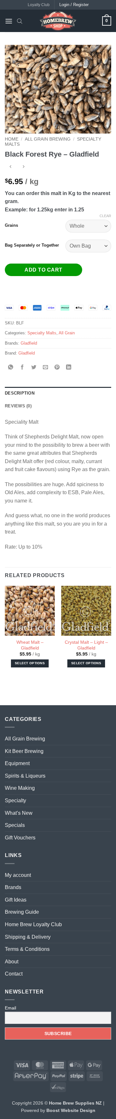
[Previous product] (23, 167)
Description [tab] (19, 393)
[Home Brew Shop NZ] (58, 21)
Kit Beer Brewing (24, 751)
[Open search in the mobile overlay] (19, 20)
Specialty (15, 800)
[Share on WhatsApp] (10, 367)
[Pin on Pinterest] (57, 367)
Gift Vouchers (20, 837)
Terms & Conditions (27, 949)
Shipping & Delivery (28, 937)
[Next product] (10, 167)
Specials (15, 825)
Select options (30, 663)
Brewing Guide (22, 912)
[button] (9, 21)
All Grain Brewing (48, 139)
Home (11, 139)
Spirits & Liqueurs (25, 776)
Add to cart (43, 270)
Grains (11, 225)
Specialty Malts (41, 333)
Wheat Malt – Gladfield (30, 645)
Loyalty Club (39, 5)
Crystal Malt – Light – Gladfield (86, 645)
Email (10, 1007)
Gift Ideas (15, 900)
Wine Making (20, 788)
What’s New (19, 813)
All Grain (67, 333)
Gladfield (29, 343)
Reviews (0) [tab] (18, 406)
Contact (14, 973)
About (11, 961)
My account (18, 875)
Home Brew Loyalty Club (33, 924)
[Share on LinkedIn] (68, 367)
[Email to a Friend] (45, 367)
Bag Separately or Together (32, 245)
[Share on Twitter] (34, 367)
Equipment (17, 763)
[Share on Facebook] (22, 367)
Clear (105, 216)
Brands (13, 887)
